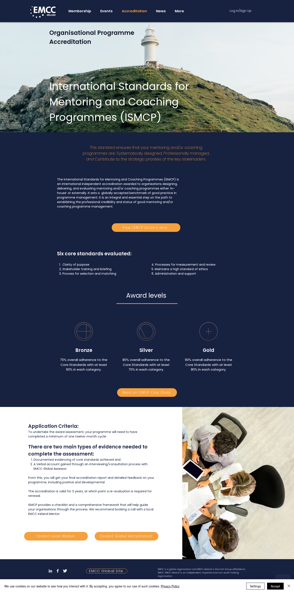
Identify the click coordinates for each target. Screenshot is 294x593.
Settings (255, 586)
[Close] (288, 586)
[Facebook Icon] (57, 570)
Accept (275, 586)
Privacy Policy (170, 586)
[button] (79, 11)
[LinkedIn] (50, 570)
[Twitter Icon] (65, 570)
